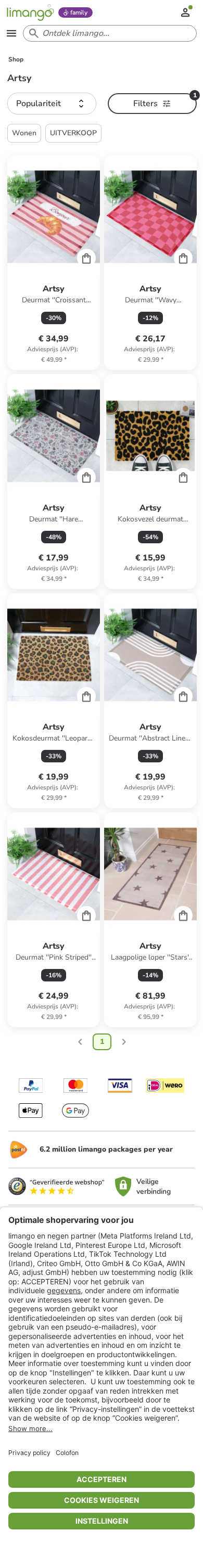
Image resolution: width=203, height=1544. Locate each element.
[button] (51, 103)
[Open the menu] (11, 33)
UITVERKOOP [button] (73, 133)
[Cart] (86, 258)
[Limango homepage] (30, 12)
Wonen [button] (24, 133)
